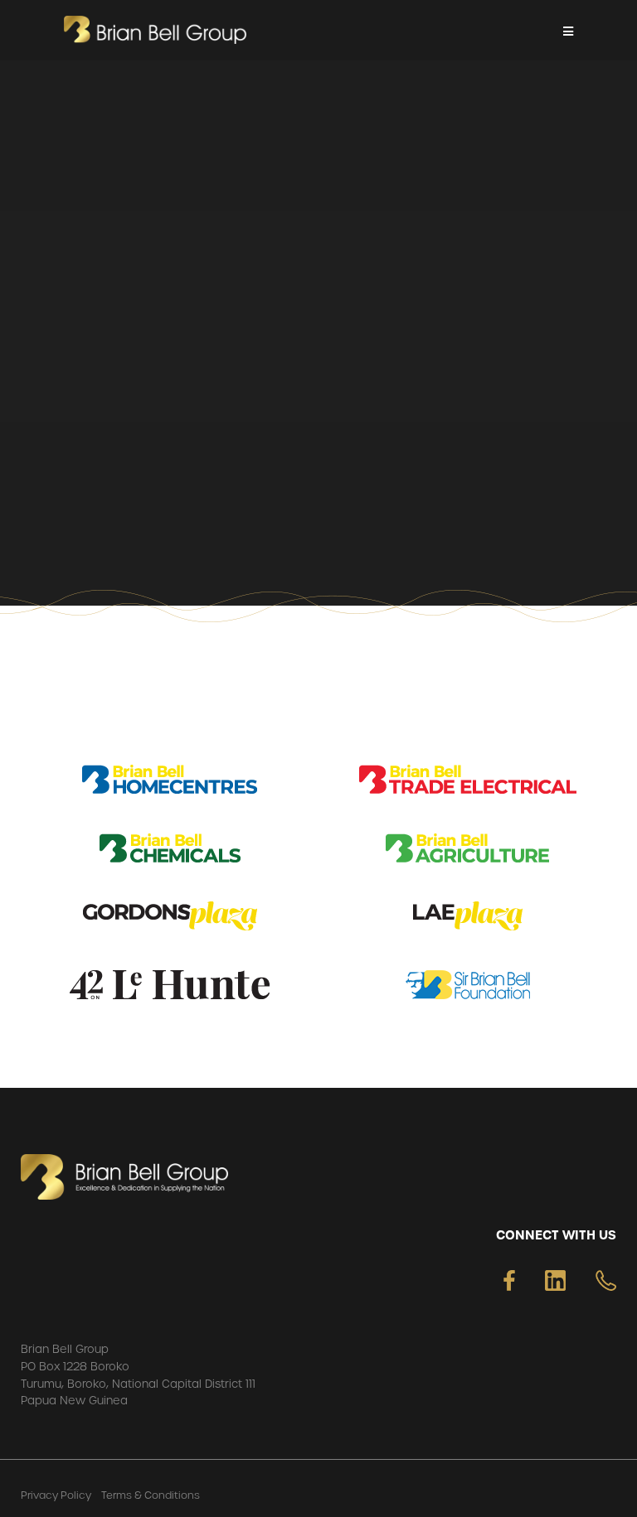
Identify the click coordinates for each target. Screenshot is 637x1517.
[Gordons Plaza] (170, 919)
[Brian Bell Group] (155, 30)
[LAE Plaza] (468, 919)
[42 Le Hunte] (170, 988)
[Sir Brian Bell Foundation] (468, 988)
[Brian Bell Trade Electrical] (467, 782)
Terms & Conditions (150, 1494)
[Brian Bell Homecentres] (169, 782)
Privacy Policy (56, 1494)
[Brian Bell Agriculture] (467, 851)
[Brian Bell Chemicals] (170, 851)
